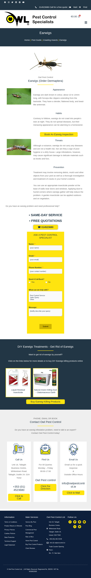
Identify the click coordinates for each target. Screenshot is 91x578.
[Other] (45, 299)
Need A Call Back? (36, 279)
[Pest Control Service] (45, 296)
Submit (45, 326)
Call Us (18, 459)
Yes (32, 282)
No (49, 282)
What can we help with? (38, 290)
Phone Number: (36, 267)
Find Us (45, 459)
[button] (75, 22)
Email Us (73, 459)
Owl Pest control (45, 480)
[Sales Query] (45, 297)
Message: (33, 307)
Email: (32, 256)
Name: (32, 244)
